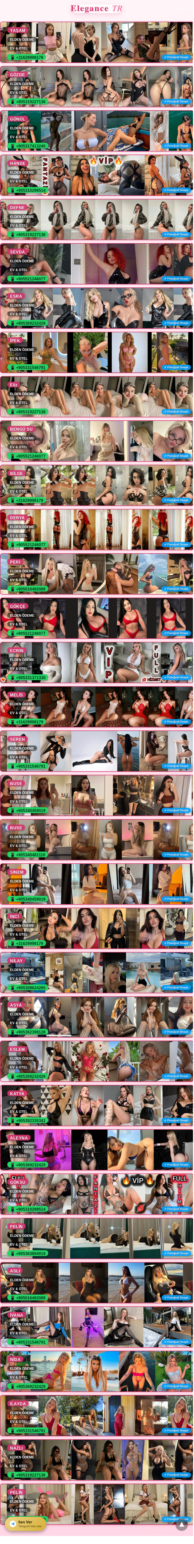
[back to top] (181, 1524)
